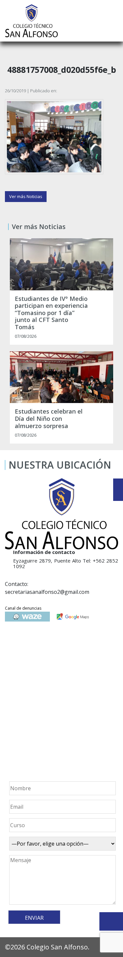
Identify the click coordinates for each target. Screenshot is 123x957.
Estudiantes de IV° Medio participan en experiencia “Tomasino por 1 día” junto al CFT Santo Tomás (51, 313)
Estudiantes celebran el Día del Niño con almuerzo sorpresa (49, 418)
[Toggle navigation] (113, 20)
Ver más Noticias (25, 196)
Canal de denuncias (23, 608)
